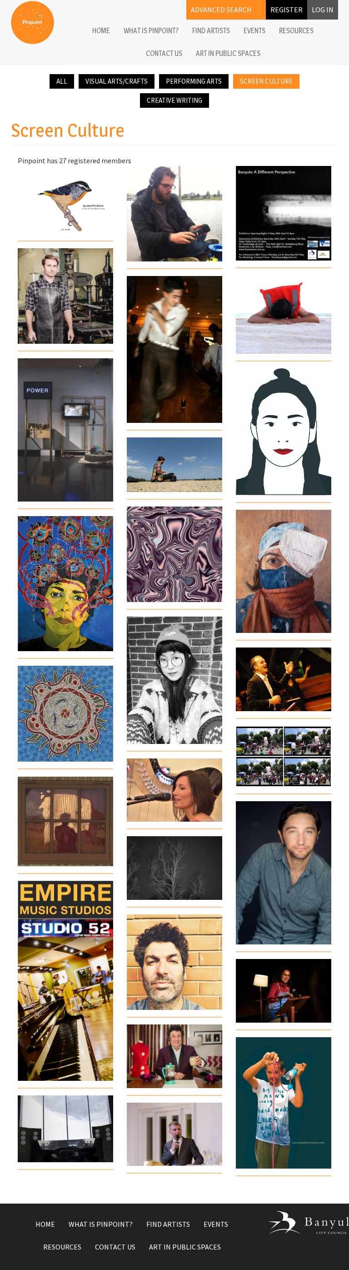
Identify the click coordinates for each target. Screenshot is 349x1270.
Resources (296, 30)
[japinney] (65, 821)
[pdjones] (174, 1056)
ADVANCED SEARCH (221, 9)
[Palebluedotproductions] (174, 868)
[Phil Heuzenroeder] (283, 680)
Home (101, 30)
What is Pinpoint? (151, 30)
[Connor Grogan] (65, 1128)
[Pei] (174, 680)
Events (254, 30)
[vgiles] (174, 213)
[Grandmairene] (283, 1103)
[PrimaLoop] (174, 464)
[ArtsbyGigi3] (174, 554)
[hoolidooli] (174, 962)
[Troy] (283, 872)
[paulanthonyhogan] (174, 1134)
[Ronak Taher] (65, 583)
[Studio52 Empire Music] (65, 981)
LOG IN (323, 9)
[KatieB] (283, 571)
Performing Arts (194, 81)
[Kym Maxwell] (65, 430)
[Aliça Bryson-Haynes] (283, 756)
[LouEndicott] (65, 200)
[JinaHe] (283, 431)
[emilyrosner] (174, 790)
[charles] (65, 714)
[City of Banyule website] (303, 1222)
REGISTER (286, 9)
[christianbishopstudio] (65, 296)
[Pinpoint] (32, 22)
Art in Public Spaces (228, 53)
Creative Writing (174, 100)
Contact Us (164, 53)
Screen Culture (266, 81)
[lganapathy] (283, 991)
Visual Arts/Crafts (116, 81)
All (61, 81)
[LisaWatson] (283, 213)
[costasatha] (174, 349)
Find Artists (211, 30)
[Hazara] (283, 314)
